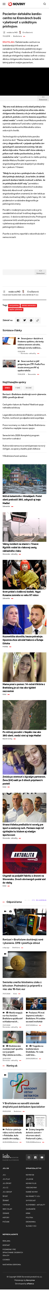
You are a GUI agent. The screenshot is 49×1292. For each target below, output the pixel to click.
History (6, 1217)
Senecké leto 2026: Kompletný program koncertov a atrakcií (21, 437)
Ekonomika (31, 1222)
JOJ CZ (5, 1188)
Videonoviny (31, 1188)
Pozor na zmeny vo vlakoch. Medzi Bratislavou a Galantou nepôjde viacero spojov (24, 426)
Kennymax (30, 1280)
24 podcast (31, 1200)
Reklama (6, 1241)
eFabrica (30, 1284)
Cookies (6, 1260)
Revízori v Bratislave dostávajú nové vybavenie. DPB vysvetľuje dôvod (24, 395)
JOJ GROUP (7, 1192)
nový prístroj (14, 305)
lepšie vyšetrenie (15, 309)
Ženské (6, 1200)
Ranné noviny (32, 1192)
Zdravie (6, 1213)
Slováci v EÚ (31, 1226)
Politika (29, 1217)
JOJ (4, 1175)
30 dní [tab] (29, 388)
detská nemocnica (29, 305)
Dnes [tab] (7, 388)
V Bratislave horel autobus (15, 456)
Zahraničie (30, 1209)
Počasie (6, 1222)
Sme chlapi (7, 1209)
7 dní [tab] (17, 388)
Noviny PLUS (31, 1183)
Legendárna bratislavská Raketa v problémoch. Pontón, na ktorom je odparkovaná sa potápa (24, 416)
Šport (5, 1196)
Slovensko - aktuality (35, 1205)
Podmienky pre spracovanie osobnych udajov (13, 1252)
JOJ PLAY (6, 1179)
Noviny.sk (30, 1175)
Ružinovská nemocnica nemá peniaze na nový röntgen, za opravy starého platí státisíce (24, 447)
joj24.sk (29, 1179)
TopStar (6, 1205)
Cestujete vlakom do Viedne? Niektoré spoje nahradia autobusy (23, 406)
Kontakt (6, 1245)
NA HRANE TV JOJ (33, 1196)
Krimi (28, 1213)
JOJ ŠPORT (7, 1183)
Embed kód (43, 99)
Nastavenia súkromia (12, 1265)
